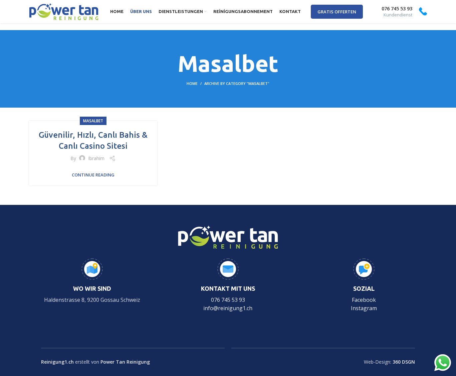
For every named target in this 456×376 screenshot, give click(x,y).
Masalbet (93, 121)
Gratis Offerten (336, 12)
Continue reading (93, 175)
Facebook (364, 299)
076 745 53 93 (228, 299)
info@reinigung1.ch (227, 308)
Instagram (364, 308)
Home (192, 83)
